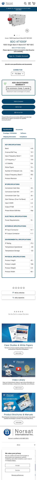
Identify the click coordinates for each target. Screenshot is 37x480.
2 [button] (16, 35)
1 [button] (14, 35)
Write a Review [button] (19, 293)
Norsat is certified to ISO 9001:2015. (18, 438)
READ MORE (18, 353)
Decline (17, 470)
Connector (17, 70)
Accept (17, 465)
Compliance (23, 136)
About (18, 444)
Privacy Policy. (11, 460)
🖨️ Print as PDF (18, 112)
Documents (19, 129)
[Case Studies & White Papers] (18, 333)
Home (6, 38)
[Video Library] (18, 367)
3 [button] (17, 35)
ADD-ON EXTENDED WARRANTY (20, 84)
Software (23, 133)
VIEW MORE (18, 422)
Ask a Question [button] (19, 298)
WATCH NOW (18, 387)
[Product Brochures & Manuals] (18, 402)
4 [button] (19, 35)
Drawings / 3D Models (10, 133)
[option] (18, 9)
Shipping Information (9, 136)
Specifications (7, 129)
